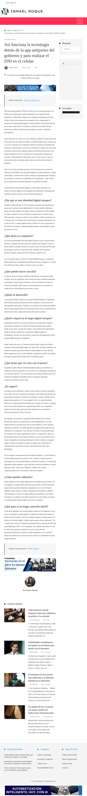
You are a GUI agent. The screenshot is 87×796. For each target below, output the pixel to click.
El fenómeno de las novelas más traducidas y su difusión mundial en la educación (41, 677)
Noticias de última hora (32, 100)
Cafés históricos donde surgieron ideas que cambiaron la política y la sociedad (42, 613)
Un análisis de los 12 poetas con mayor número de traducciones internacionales (41, 710)
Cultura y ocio (9, 39)
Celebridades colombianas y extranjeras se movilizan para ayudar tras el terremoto (41, 645)
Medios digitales (33, 548)
